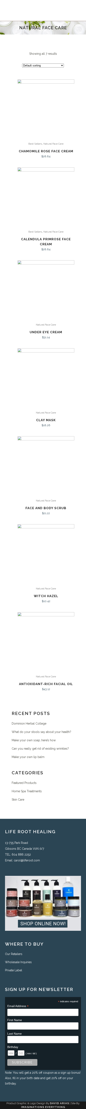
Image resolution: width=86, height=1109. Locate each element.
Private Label (13, 970)
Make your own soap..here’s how (34, 740)
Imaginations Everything (43, 1107)
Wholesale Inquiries (18, 962)
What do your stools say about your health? (41, 732)
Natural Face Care (53, 143)
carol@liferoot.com (27, 860)
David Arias (59, 1103)
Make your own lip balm (28, 757)
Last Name (14, 1033)
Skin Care (18, 799)
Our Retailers (13, 954)
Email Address (18, 1006)
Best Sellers (35, 143)
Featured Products (24, 783)
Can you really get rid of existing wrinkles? (40, 748)
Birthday (12, 1047)
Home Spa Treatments (27, 791)
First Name (14, 1020)
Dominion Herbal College (29, 723)
